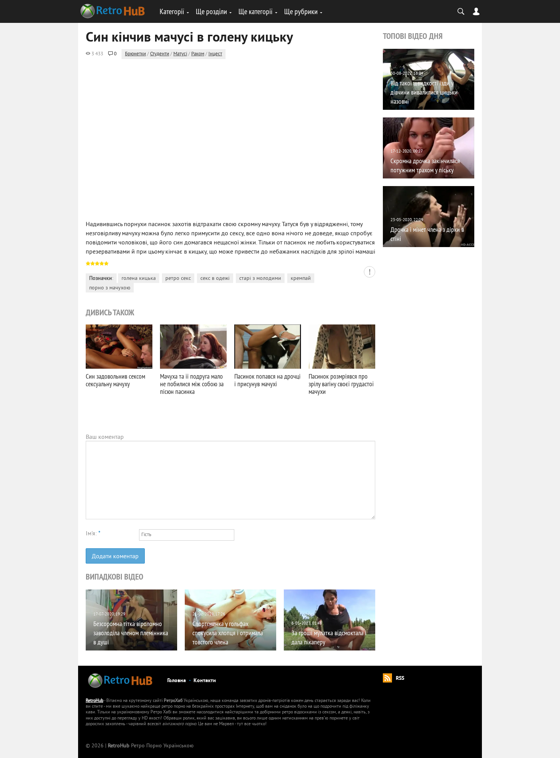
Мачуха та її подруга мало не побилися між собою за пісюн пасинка (192, 384)
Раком (197, 54)
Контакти (205, 681)
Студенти (159, 54)
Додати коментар (115, 556)
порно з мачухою (109, 288)
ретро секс (178, 278)
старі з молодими (260, 278)
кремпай (301, 278)
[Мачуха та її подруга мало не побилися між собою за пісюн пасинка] (193, 346)
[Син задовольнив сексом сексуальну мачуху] (119, 346)
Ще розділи (211, 11)
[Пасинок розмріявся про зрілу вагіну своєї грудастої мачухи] (342, 346)
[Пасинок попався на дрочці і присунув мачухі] (267, 346)
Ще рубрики (301, 11)
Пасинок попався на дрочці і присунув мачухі (267, 380)
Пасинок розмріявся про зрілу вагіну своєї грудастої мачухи (341, 384)
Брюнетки (135, 54)
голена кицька (139, 278)
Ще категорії (255, 11)
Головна (176, 681)
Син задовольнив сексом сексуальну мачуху (115, 380)
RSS (400, 678)
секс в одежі (215, 278)
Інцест (215, 54)
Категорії (172, 11)
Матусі (180, 54)
